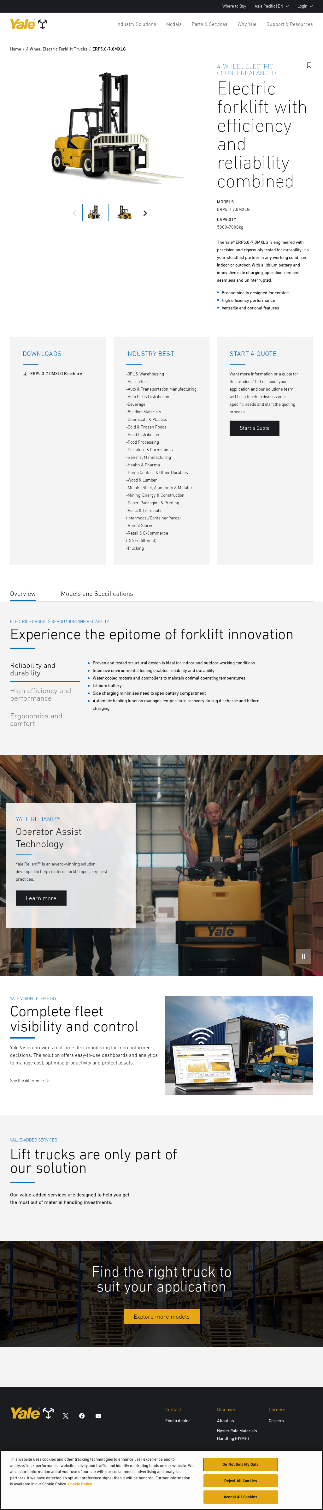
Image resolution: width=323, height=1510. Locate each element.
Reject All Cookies (240, 1480)
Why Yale (247, 24)
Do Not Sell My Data (240, 1464)
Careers (276, 1420)
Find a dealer (177, 1420)
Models (174, 24)
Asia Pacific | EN (269, 6)
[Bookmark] (309, 65)
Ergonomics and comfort (36, 719)
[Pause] (303, 956)
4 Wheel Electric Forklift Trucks (56, 48)
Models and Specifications (97, 593)
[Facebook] (82, 1415)
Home (15, 48)
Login (302, 6)
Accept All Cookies (240, 1497)
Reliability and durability (33, 669)
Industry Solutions (136, 24)
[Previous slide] (74, 213)
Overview (23, 593)
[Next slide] (145, 213)
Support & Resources (290, 24)
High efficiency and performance (40, 694)
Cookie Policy (80, 1484)
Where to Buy (234, 6)
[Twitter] (65, 1415)
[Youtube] (98, 1415)
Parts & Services (209, 24)
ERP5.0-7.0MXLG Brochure (56, 373)
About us (225, 1420)
